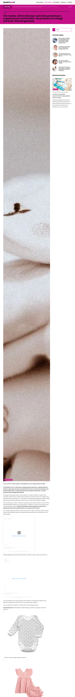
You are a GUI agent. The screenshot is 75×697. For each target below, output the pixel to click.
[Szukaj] (53, 29)
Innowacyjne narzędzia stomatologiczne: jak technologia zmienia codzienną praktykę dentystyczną (64, 40)
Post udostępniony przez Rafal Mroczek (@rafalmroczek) (16, 596)
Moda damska (39, 2)
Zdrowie (70, 2)
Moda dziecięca (48, 2)
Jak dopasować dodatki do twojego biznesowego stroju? (26, 6)
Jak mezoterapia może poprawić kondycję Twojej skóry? (65, 55)
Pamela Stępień (16, 483)
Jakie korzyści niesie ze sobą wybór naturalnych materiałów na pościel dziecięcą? (65, 69)
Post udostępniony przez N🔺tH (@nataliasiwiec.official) (19, 551)
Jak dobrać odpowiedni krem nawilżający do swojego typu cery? (64, 48)
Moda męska (56, 2)
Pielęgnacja (63, 2)
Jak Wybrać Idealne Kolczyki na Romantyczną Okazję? (65, 62)
